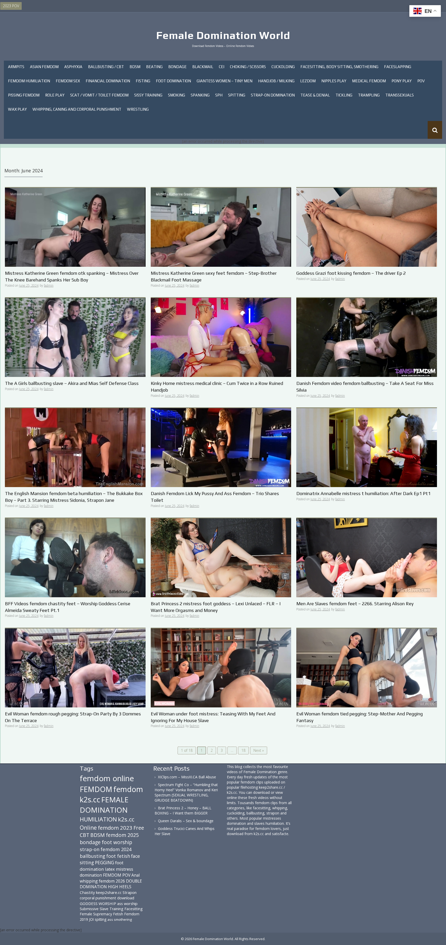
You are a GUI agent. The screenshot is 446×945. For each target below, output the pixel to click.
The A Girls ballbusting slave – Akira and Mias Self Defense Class (72, 383)
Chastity (87, 892)
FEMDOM (96, 789)
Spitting (236, 95)
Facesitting (133, 908)
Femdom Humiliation (29, 81)
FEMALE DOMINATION (104, 805)
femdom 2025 (122, 834)
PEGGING (104, 862)
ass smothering (119, 919)
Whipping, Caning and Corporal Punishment (77, 109)
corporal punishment (98, 897)
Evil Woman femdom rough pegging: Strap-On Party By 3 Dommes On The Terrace (73, 717)
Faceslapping (397, 66)
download (125, 897)
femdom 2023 (115, 827)
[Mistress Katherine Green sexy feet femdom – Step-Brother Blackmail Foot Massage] (221, 226)
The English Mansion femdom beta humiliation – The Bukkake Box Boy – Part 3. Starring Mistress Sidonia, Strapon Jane (74, 497)
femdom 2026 (112, 881)
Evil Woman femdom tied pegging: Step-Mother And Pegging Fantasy (359, 717)
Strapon (130, 892)
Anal (135, 875)
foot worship (117, 842)
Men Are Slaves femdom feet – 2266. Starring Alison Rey (354, 603)
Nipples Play (333, 81)
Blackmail (202, 66)
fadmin (48, 285)
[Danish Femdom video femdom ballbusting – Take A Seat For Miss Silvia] (366, 337)
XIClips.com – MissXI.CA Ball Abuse (187, 776)
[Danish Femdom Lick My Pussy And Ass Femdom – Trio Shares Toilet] (221, 447)
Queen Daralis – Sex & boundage (185, 820)
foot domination (101, 866)
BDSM (135, 66)
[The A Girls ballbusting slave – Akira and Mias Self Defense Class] (75, 337)
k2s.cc (126, 819)
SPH (218, 95)
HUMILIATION (98, 819)
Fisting (143, 81)
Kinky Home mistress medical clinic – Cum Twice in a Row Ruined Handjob (217, 387)
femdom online (107, 778)
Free (138, 827)
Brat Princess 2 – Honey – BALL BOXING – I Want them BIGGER (183, 810)
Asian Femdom (44, 66)
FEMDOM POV (116, 875)
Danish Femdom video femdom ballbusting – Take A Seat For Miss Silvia (365, 387)
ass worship (127, 903)
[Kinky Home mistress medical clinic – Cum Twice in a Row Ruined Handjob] (221, 337)
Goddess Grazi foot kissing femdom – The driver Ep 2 (351, 273)
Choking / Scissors (248, 66)
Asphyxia (73, 66)
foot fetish (118, 856)
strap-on (90, 849)
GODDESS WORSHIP (98, 903)
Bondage (177, 66)
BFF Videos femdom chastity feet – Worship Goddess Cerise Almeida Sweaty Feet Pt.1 (67, 607)
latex (110, 869)
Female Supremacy (96, 913)
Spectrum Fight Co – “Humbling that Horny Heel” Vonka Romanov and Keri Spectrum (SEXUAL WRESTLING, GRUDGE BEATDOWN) (186, 792)
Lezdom (308, 81)
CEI (221, 66)
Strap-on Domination (273, 95)
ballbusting (92, 856)
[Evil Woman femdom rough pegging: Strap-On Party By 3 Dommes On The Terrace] (75, 667)
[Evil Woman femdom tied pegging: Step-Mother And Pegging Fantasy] (366, 667)
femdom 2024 (116, 849)
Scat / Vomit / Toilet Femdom (99, 95)
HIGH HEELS (119, 887)
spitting (100, 919)
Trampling (369, 95)
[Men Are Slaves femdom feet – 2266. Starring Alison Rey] (366, 557)
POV (421, 81)
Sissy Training (148, 95)
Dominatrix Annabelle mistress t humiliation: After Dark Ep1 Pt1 (363, 493)
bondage (90, 842)
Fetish (118, 913)
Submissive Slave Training (101, 908)
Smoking (176, 95)
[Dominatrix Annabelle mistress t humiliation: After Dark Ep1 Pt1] (366, 447)
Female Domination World (223, 35)
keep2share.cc (109, 892)
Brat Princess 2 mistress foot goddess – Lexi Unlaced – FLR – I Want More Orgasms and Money (216, 607)
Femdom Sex (68, 81)
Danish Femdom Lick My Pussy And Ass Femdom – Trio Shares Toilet (215, 497)
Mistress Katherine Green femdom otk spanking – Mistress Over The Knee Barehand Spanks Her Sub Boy (72, 276)
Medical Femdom (369, 81)
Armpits (16, 66)
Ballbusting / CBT (106, 66)
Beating (154, 66)
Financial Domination (108, 81)
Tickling (344, 95)
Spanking (200, 95)
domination (91, 875)
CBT (84, 834)
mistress (124, 869)
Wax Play (17, 109)
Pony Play (402, 81)
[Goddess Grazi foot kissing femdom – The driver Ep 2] (366, 226)
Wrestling (138, 109)
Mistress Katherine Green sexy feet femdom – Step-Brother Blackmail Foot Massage (214, 276)
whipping (89, 881)
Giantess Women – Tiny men (224, 81)
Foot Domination (173, 81)
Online (88, 827)
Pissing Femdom (23, 95)
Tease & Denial (315, 95)
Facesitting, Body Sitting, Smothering (339, 66)
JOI (91, 919)
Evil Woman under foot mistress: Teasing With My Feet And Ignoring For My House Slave (213, 717)
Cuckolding (283, 66)
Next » (258, 750)
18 (243, 750)
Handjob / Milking (276, 81)
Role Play (55, 95)
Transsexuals (399, 95)
